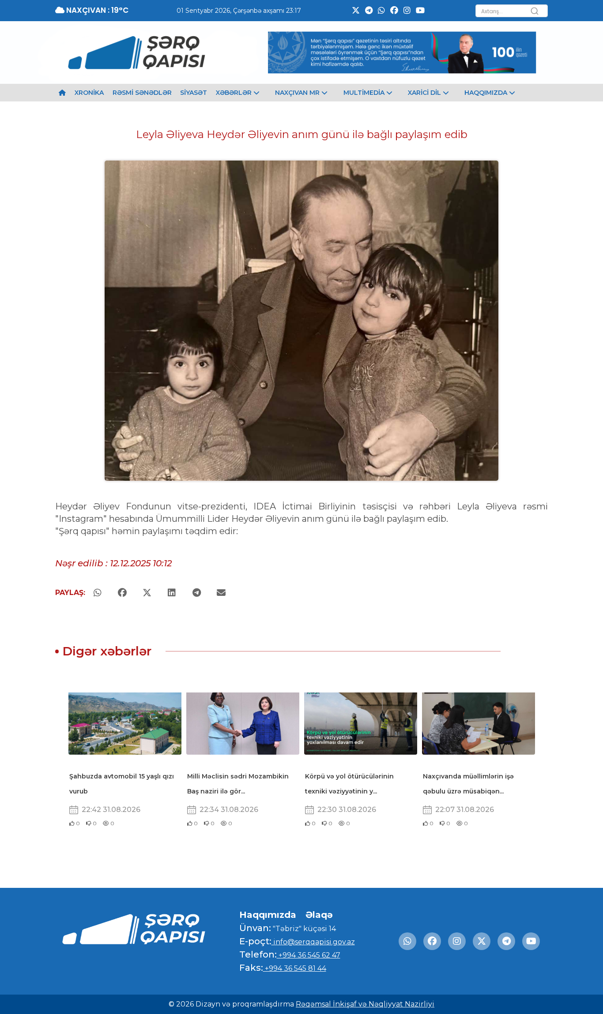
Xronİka (89, 93)
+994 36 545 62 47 (308, 955)
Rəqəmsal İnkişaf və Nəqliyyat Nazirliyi (365, 1004)
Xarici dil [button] (425, 93)
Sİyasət (193, 93)
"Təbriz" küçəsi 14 (303, 928)
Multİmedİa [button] (364, 93)
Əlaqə (319, 914)
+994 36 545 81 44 (294, 968)
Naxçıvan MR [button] (298, 93)
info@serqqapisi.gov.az (313, 942)
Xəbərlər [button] (234, 93)
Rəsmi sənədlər (142, 93)
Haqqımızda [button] (486, 93)
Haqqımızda (267, 914)
